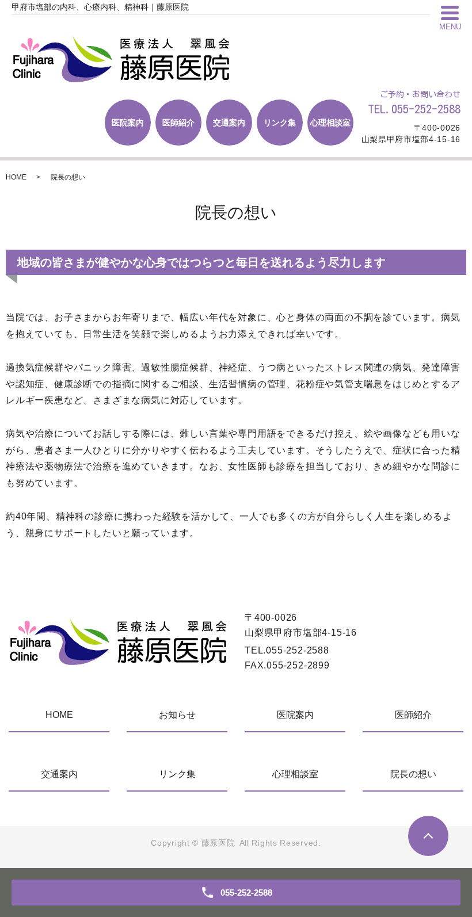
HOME (16, 177)
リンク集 (280, 122)
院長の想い (413, 774)
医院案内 (128, 122)
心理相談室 (330, 122)
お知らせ (177, 715)
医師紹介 (178, 122)
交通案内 (229, 122)
